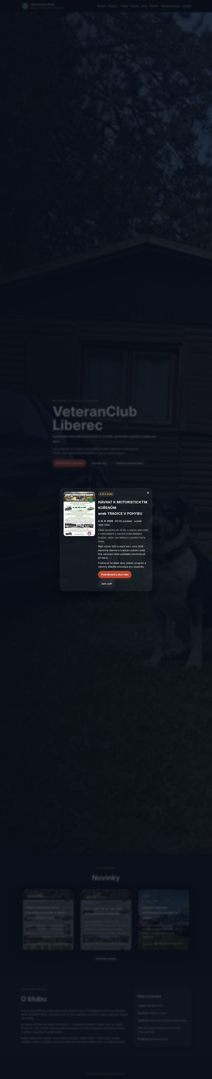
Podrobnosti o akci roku (114, 574)
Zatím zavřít (106, 584)
